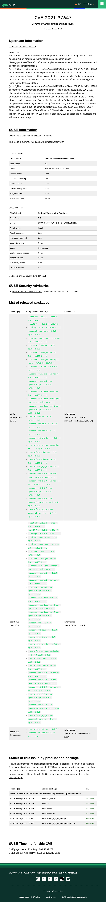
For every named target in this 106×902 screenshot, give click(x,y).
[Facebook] (44, 879)
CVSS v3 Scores (16, 208)
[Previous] (47, 29)
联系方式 (63, 872)
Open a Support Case (55, 891)
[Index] (54, 29)
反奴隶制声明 (29, 872)
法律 (20, 872)
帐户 (80, 4)
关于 (39, 872)
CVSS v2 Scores (16, 153)
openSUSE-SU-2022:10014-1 (27, 291)
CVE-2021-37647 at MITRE (22, 46)
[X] (50, 879)
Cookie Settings (51, 897)
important (50, 142)
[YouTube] (38, 879)
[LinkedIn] (56, 879)
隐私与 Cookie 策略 (68, 897)
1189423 (34, 276)
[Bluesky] (68, 879)
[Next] (60, 29)
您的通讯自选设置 (49, 872)
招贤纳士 (13, 872)
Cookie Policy (82, 897)
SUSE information (23, 130)
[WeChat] (62, 879)
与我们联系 (73, 872)
